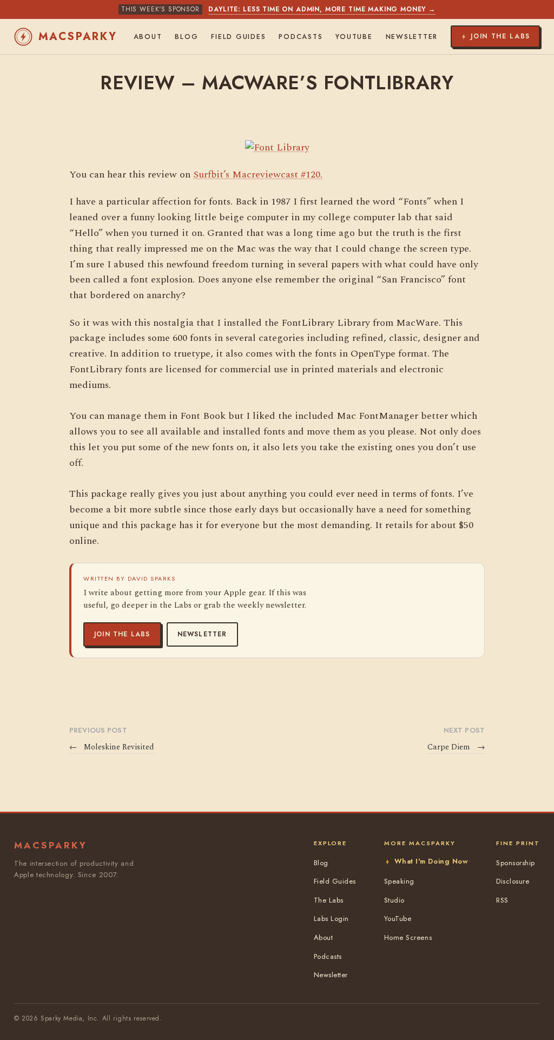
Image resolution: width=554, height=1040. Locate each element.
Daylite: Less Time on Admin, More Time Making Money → (322, 9)
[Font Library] (277, 147)
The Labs (329, 900)
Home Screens (408, 937)
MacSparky (77, 36)
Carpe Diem (456, 747)
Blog (186, 37)
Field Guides (238, 37)
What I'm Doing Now (431, 861)
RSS (502, 900)
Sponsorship (515, 863)
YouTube (353, 37)
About (148, 37)
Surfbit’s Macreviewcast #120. (257, 174)
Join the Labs (122, 634)
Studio (394, 900)
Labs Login (331, 918)
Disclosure (512, 881)
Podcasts (300, 37)
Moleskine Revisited (111, 747)
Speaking (399, 881)
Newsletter (202, 634)
